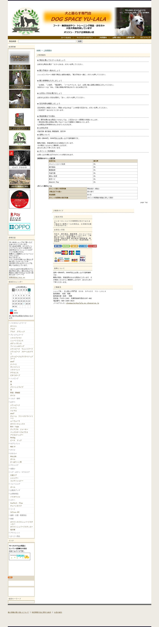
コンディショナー (16, 481)
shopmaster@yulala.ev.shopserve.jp (82, 303)
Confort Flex (16, 503)
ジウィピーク (16, 405)
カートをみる (66, 37)
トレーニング (15, 484)
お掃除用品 (14, 494)
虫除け (12, 469)
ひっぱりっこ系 (16, 462)
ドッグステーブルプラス (19, 432)
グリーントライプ (16, 387)
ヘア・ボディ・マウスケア (20, 472)
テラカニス (14, 372)
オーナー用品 (15, 536)
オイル (12, 395)
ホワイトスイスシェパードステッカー (21, 523)
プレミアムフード (17, 335)
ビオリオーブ (15, 375)
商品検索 (12, 41)
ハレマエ (13, 411)
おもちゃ (13, 453)
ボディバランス (16, 343)
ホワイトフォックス (17, 424)
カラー (12, 500)
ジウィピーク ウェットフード (21, 349)
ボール (12, 459)
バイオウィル (15, 497)
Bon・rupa (14, 427)
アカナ (12, 329)
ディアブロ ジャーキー (19, 429)
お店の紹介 (58, 612)
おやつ (12, 402)
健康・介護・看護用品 (18, 515)
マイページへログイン (85, 37)
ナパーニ (13, 364)
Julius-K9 (14, 512)
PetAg (12, 438)
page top (143, 202)
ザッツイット (15, 367)
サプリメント (15, 444)
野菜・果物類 (15, 393)
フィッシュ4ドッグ (17, 346)
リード (12, 509)
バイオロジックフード (18, 323)
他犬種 (12, 530)
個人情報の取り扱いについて (18, 612)
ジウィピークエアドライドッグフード (21, 358)
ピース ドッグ (16, 440)
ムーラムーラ (15, 421)
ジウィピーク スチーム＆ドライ (21, 353)
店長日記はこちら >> (17, 277)
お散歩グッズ (15, 490)
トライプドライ (16, 338)
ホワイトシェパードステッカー (21, 527)
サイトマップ (145, 37)
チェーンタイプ (16, 506)
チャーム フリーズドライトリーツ (21, 417)
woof (12, 361)
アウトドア (14, 465)
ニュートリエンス (16, 341)
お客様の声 (130, 37)
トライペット (15, 370)
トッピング (14, 378)
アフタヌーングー (16, 435)
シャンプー (14, 478)
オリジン (13, 326)
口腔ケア (13, 475)
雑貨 (12, 519)
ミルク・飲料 (15, 398)
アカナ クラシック (17, 331)
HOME (39, 50)
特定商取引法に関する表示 (41, 612)
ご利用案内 (103, 37)
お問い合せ (117, 37)
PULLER (13, 456)
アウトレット (15, 533)
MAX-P (12, 447)
